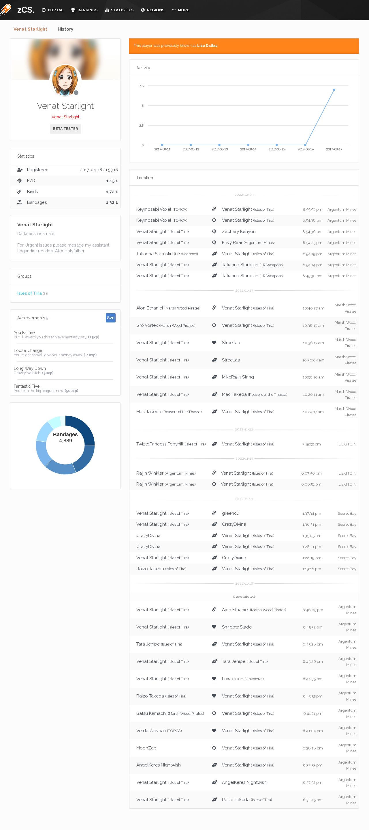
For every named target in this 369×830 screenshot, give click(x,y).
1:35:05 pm (311, 536)
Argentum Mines (341, 209)
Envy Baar (232, 242)
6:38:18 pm (313, 748)
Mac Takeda (234, 394)
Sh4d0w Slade (237, 627)
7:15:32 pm (311, 444)
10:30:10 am (313, 377)
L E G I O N (347, 444)
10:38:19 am (313, 325)
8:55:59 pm (312, 209)
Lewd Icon (232, 678)
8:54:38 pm (312, 220)
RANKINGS (87, 10)
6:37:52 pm (312, 782)
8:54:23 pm (312, 242)
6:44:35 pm (313, 679)
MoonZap (146, 748)
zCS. (24, 10)
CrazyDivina (234, 524)
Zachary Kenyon (239, 231)
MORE (183, 10)
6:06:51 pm (311, 484)
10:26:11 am (313, 394)
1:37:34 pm (311, 513)
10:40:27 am (313, 308)
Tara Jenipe (148, 644)
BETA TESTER (65, 129)
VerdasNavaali (151, 730)
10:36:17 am (313, 343)
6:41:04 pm (313, 731)
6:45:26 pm (313, 661)
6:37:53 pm (312, 765)
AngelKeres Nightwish (158, 765)
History (65, 29)
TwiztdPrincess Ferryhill (159, 444)
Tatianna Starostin (154, 253)
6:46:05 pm (312, 610)
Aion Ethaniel (149, 308)
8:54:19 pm (312, 254)
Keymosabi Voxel (153, 209)
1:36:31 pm (311, 524)
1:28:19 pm (311, 558)
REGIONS (155, 10)
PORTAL (55, 10)
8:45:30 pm (312, 276)
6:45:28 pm (313, 644)
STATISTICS (121, 10)
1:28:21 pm (311, 546)
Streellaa (231, 342)
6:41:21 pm (312, 713)
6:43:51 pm (312, 696)
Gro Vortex (147, 325)
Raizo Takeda (150, 568)
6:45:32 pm (313, 627)
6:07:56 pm (311, 473)
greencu (230, 513)
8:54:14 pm (312, 265)
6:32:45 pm (313, 800)
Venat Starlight (30, 29)
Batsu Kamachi (151, 713)
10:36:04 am (313, 360)
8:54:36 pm (312, 232)
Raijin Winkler (149, 473)
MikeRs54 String (238, 377)
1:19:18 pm (311, 569)
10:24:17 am (313, 412)
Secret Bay (347, 513)
